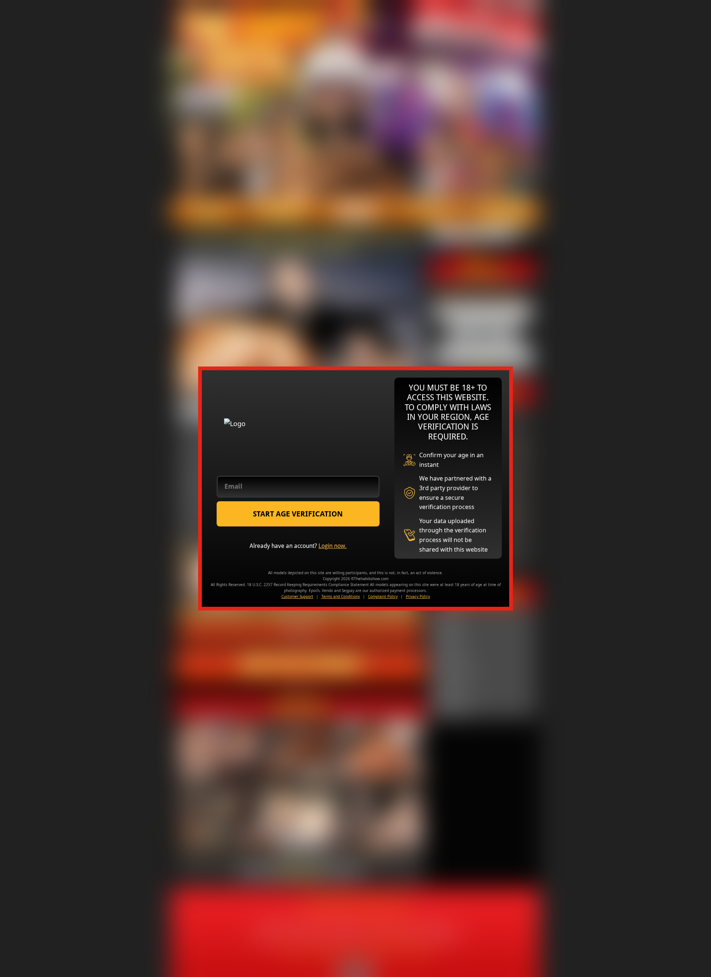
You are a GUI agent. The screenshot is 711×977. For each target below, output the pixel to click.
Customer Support (297, 596)
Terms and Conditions (340, 596)
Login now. (332, 545)
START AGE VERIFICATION (298, 513)
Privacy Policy (418, 596)
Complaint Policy (383, 596)
